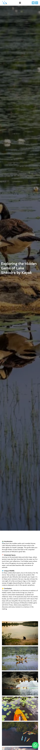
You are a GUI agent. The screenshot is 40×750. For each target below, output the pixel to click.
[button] (20, 2)
